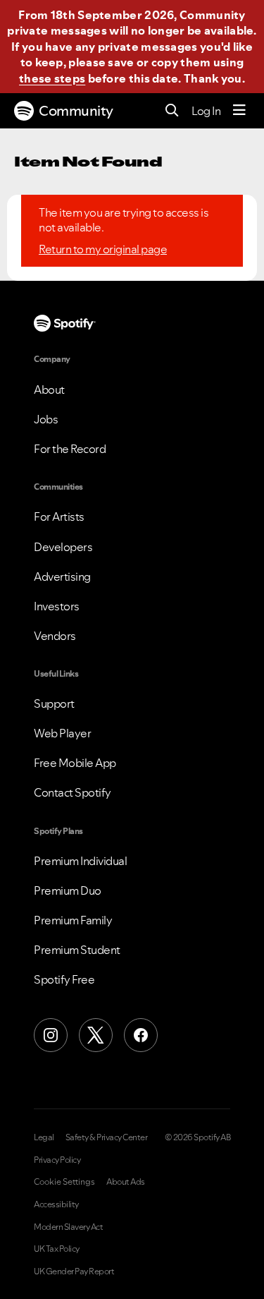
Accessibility (56, 1204)
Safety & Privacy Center (106, 1137)
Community (76, 111)
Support (54, 703)
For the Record (70, 449)
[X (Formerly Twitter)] (96, 1035)
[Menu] (239, 110)
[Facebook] (141, 1035)
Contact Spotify (72, 792)
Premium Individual (80, 861)
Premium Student (77, 949)
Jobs (46, 419)
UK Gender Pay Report (74, 1271)
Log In (205, 111)
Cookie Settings (64, 1182)
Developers (63, 547)
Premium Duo (67, 890)
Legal (44, 1137)
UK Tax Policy (57, 1249)
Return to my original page (103, 249)
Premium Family (73, 920)
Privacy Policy (57, 1160)
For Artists (59, 516)
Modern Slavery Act (68, 1227)
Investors (57, 606)
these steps (52, 78)
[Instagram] (51, 1035)
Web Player (62, 733)
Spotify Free (64, 979)
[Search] (172, 111)
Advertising (62, 576)
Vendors (55, 636)
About (49, 389)
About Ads (125, 1182)
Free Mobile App (75, 763)
